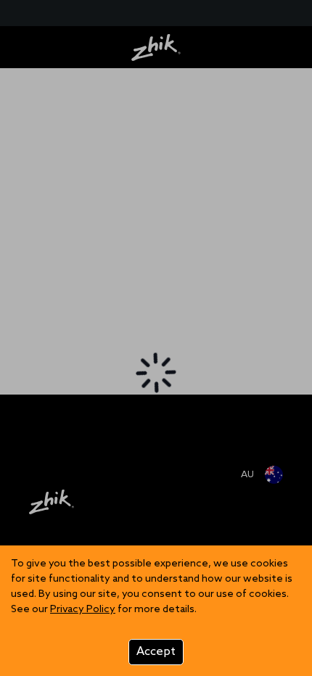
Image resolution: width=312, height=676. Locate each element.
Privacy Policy (82, 609)
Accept (156, 652)
